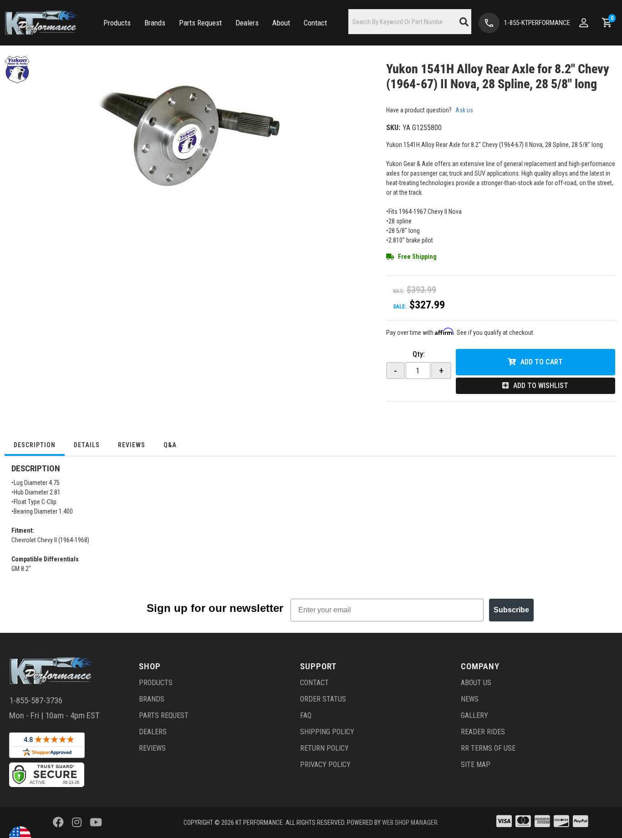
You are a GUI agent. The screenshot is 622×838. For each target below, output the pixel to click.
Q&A (170, 445)
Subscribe (511, 610)
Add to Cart (541, 362)
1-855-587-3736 (35, 700)
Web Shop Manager (410, 822)
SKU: (393, 127)
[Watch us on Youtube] (96, 822)
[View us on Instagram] (77, 822)
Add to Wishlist (540, 385)
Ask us (464, 110)
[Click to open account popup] (584, 23)
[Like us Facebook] (58, 822)
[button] (117, 23)
